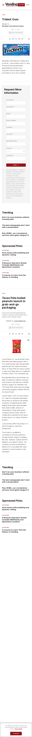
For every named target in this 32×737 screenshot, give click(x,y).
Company (9, 127)
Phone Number (11, 120)
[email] (22, 39)
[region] (16, 730)
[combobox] (16, 151)
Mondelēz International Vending (13, 26)
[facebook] (10, 39)
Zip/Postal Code (11, 141)
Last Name (10, 107)
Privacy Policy (18, 729)
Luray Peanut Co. (20, 321)
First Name (10, 100)
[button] (3, 5)
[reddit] (19, 39)
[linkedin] (13, 39)
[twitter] (16, 39)
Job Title (9, 134)
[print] (29, 39)
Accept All (16, 733)
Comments (9, 155)
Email (8, 113)
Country (9, 148)
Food (3, 14)
